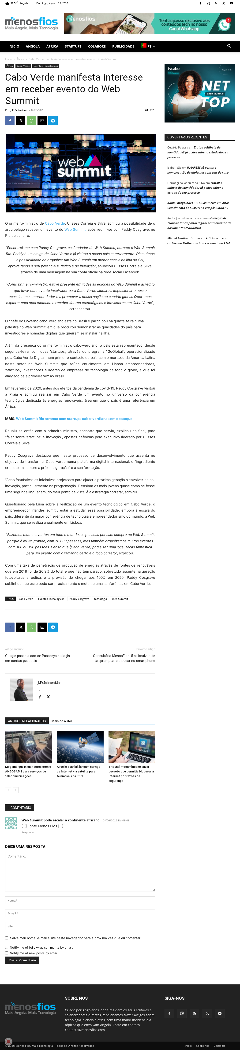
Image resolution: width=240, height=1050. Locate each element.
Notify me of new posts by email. (34, 953)
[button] (229, 47)
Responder (28, 832)
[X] (223, 3)
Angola (33, 46)
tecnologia (100, 599)
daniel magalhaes (180, 203)
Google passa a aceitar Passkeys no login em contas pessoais (37, 658)
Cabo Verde (23, 65)
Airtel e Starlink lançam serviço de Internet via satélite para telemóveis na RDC (78, 771)
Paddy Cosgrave (79, 599)
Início (13, 46)
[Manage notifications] (8, 1041)
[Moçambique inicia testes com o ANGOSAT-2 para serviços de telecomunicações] (28, 747)
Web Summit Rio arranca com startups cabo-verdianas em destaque (74, 418)
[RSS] (215, 3)
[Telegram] (53, 120)
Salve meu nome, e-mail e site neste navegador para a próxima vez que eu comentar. (75, 938)
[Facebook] (200, 3)
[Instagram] (208, 3)
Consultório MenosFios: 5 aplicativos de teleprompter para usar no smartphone (124, 658)
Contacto (219, 1046)
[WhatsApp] (31, 120)
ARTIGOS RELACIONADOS (27, 721)
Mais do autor (62, 721)
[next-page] (16, 790)
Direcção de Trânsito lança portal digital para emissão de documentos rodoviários (199, 223)
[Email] (42, 120)
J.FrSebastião (19, 110)
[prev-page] (8, 790)
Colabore (97, 46)
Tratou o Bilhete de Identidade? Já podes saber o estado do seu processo (197, 152)
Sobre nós (202, 1046)
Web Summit (75, 229)
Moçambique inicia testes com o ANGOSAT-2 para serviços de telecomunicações (28, 771)
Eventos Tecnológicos (46, 65)
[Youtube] (231, 3)
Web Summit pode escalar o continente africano (61, 820)
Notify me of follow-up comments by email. (41, 947)
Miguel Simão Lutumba (183, 238)
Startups (73, 46)
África (52, 46)
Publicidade (123, 46)
